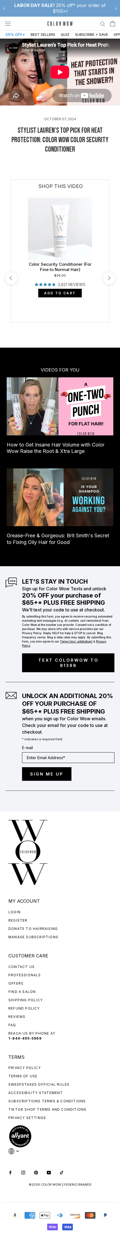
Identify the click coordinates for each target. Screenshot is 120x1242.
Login (14, 912)
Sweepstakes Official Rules (38, 1084)
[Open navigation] (8, 23)
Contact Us (21, 967)
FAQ (12, 1025)
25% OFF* (15, 34)
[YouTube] (49, 1172)
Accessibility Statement (35, 1093)
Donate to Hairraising (33, 929)
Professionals (24, 975)
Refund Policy (24, 1008)
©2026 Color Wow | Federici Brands (60, 1184)
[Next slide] (116, 8)
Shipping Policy (25, 1000)
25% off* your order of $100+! (60, 8)
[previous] (11, 278)
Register (18, 920)
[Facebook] (10, 1172)
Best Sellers (43, 34)
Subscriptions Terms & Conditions (47, 1101)
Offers (15, 983)
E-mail (27, 747)
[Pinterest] (36, 1172)
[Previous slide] (4, 8)
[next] (109, 278)
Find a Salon (22, 992)
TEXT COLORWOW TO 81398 (68, 663)
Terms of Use (22, 1076)
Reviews (16, 1017)
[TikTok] (62, 1172)
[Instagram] (23, 1172)
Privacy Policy (24, 1068)
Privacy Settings (27, 1118)
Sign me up (46, 774)
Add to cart (60, 293)
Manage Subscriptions (33, 937)
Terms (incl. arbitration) (76, 641)
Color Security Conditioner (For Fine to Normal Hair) (60, 267)
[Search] (102, 23)
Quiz (65, 34)
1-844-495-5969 (25, 1038)
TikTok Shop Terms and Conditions (47, 1109)
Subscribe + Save (91, 34)
